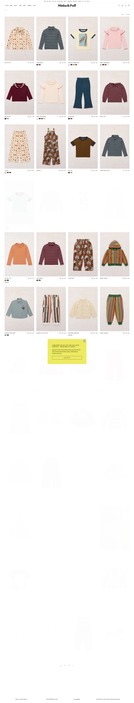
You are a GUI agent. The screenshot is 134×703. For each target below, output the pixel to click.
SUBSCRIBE (67, 358)
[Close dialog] (84, 341)
